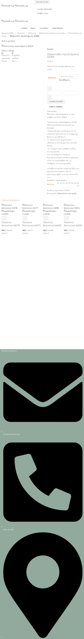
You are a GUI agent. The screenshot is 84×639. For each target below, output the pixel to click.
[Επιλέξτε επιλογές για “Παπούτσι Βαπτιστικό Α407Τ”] (24, 218)
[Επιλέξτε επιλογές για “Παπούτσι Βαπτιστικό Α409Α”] (66, 218)
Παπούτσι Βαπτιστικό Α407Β (11, 224)
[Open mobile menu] (42, 17)
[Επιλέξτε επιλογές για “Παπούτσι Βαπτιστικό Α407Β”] (4, 218)
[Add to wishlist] (15, 218)
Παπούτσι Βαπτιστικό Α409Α (73, 224)
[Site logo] (8, 5)
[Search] (42, 25)
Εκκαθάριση (64, 80)
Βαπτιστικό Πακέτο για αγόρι (52, 33)
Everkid (50, 49)
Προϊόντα (21, 33)
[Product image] (11, 212)
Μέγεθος (52, 77)
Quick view (9, 218)
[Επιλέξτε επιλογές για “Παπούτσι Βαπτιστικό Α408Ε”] (45, 218)
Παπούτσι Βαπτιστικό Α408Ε (52, 224)
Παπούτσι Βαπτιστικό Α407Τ (31, 224)
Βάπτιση (32, 33)
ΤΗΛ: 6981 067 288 (42, 2)
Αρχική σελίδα (8, 33)
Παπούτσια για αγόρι (66, 193)
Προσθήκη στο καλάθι (56, 101)
